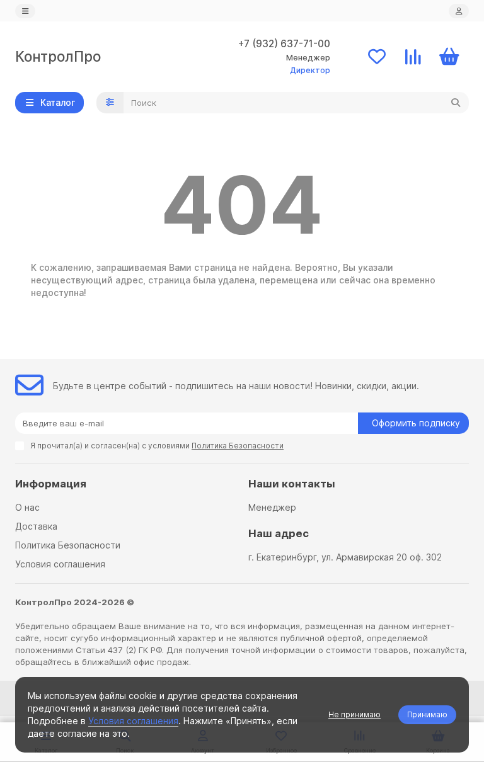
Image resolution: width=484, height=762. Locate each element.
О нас (27, 507)
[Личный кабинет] (459, 11)
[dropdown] (25, 11)
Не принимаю (354, 714)
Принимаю (427, 714)
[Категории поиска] (110, 102)
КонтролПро (58, 56)
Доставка (36, 526)
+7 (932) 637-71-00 (284, 44)
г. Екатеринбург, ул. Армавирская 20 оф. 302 (345, 557)
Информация (50, 483)
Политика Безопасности (67, 545)
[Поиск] (455, 103)
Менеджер (272, 507)
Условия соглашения (60, 564)
